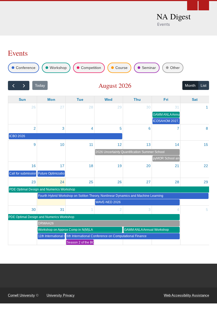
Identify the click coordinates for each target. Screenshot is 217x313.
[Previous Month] (13, 85)
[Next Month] (24, 85)
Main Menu (203, 5)
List (203, 85)
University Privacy (61, 295)
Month (190, 85)
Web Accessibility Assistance (186, 295)
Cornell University (21, 295)
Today (40, 85)
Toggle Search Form (192, 5)
